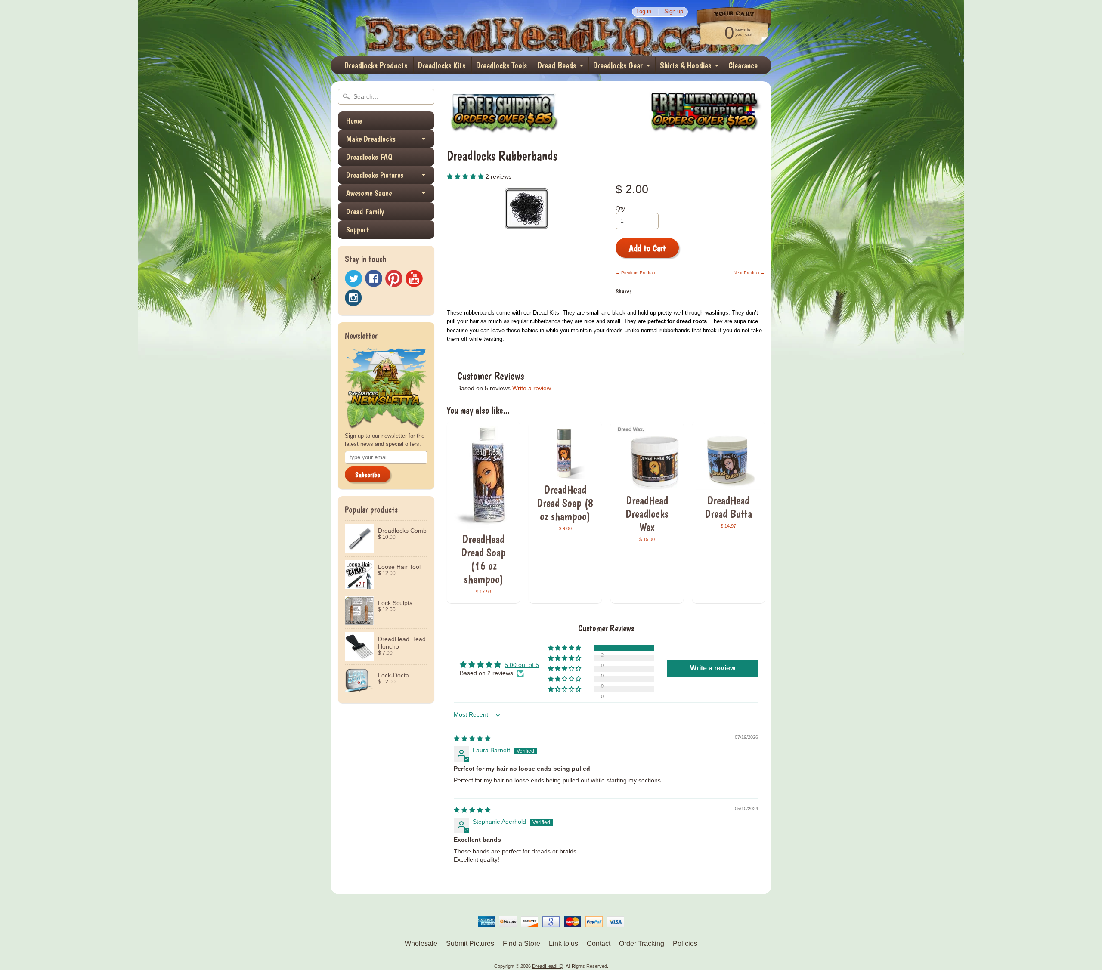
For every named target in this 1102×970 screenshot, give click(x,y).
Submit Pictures (470, 943)
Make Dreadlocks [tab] (371, 139)
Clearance (743, 65)
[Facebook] (373, 278)
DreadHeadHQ (423, 28)
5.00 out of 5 (522, 665)
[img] (472, 738)
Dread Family (365, 211)
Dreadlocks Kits (441, 65)
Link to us (563, 943)
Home (354, 121)
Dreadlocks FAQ (369, 157)
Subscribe (367, 475)
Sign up (673, 12)
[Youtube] (414, 278)
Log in (643, 12)
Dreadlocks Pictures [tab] (374, 175)
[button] (466, 176)
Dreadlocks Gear (618, 65)
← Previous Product (635, 272)
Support (357, 230)
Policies (685, 943)
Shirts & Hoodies (685, 65)
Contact (598, 943)
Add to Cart (647, 248)
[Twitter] (353, 278)
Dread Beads (557, 65)
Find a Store (521, 943)
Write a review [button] (712, 668)
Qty (620, 208)
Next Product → (749, 272)
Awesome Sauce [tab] (369, 193)
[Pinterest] (393, 278)
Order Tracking (641, 943)
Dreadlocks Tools (501, 65)
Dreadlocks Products (375, 65)
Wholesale (421, 943)
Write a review (531, 388)
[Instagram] (353, 297)
